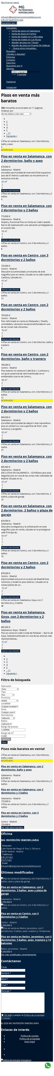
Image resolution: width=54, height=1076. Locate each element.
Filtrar (4, 742)
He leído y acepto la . (24, 1015)
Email (4, 985)
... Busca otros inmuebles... (24, 48)
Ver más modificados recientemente (19, 954)
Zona (3, 709)
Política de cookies (30, 1035)
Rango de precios (9, 726)
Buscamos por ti (9, 23)
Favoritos (10, 62)
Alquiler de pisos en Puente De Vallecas (31, 45)
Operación (6, 686)
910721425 (18, 20)
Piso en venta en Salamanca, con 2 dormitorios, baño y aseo (26, 158)
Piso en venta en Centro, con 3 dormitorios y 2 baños (24, 257)
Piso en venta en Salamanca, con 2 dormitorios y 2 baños (26, 207)
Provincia (5, 697)
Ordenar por (7, 110)
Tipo (3, 691)
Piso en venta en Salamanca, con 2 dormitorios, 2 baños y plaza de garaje (27, 510)
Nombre (6, 973)
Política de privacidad (34, 1015)
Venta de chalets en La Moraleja (27, 36)
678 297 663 (7, 20)
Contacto (10, 60)
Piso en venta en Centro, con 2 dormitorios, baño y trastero (24, 356)
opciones (6, 739)
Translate (21, 74)
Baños (4, 720)
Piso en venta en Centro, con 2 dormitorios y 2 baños (24, 307)
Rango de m (7, 733)
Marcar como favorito (10, 190)
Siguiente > (11, 136)
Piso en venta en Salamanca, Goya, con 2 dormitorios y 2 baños (23, 616)
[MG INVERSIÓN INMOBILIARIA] (21, 14)
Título (4, 967)
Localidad (5, 703)
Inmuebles (12, 28)
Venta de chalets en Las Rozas (26, 39)
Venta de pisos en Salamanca (26, 30)
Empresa (10, 57)
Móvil (4, 979)
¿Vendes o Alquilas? (15, 54)
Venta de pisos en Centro (24, 33)
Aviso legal (29, 1041)
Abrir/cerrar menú (10, 2)
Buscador (11, 51)
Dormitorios (7, 715)
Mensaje (6, 991)
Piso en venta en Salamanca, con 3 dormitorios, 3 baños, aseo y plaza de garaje (24, 890)
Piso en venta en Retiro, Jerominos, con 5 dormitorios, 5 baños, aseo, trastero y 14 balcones (26, 940)
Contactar (6, 1018)
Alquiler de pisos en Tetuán (25, 42)
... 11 (8, 133)
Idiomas (10, 68)
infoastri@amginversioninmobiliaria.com (21, 17)
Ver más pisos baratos (12, 827)
